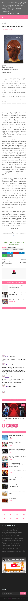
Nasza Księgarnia (7, 249)
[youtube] (24, 518)
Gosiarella (5, 29)
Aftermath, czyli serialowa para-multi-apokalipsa (17, 485)
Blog (10, 599)
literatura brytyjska (11, 247)
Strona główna (5, 22)
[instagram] (17, 518)
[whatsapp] (17, 514)
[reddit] (24, 514)
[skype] (11, 518)
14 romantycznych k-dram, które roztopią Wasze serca (17, 457)
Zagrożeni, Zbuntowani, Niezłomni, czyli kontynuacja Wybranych (17, 293)
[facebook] (4, 514)
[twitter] (11, 514)
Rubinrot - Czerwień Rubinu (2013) (17, 471)
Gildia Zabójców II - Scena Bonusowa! (13, 418)
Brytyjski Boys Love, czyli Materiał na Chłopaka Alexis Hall (17, 286)
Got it (18, 13)
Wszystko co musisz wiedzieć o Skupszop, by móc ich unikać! (17, 450)
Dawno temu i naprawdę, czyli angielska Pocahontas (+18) (16, 436)
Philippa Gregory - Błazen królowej (17, 299)
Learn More (11, 13)
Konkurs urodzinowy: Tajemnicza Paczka (17, 492)
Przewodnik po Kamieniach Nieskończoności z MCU (15, 443)
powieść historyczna (14, 22)
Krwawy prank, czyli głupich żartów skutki (16, 478)
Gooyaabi (22, 599)
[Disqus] (14, 331)
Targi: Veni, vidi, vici (13, 498)
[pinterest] (4, 518)
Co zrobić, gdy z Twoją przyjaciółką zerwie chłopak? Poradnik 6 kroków (16, 464)
